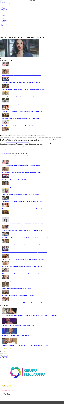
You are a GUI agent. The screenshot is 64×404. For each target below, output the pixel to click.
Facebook (3, 15)
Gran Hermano (4, 23)
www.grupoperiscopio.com (4, 357)
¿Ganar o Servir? (4, 10)
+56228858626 (5, 356)
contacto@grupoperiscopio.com (5, 354)
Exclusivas (3, 8)
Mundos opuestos (4, 9)
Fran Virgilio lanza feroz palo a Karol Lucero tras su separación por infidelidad (17, 142)
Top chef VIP (4, 12)
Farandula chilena (4, 7)
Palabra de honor (4, 24)
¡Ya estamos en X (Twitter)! (4, 153)
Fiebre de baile (4, 13)
